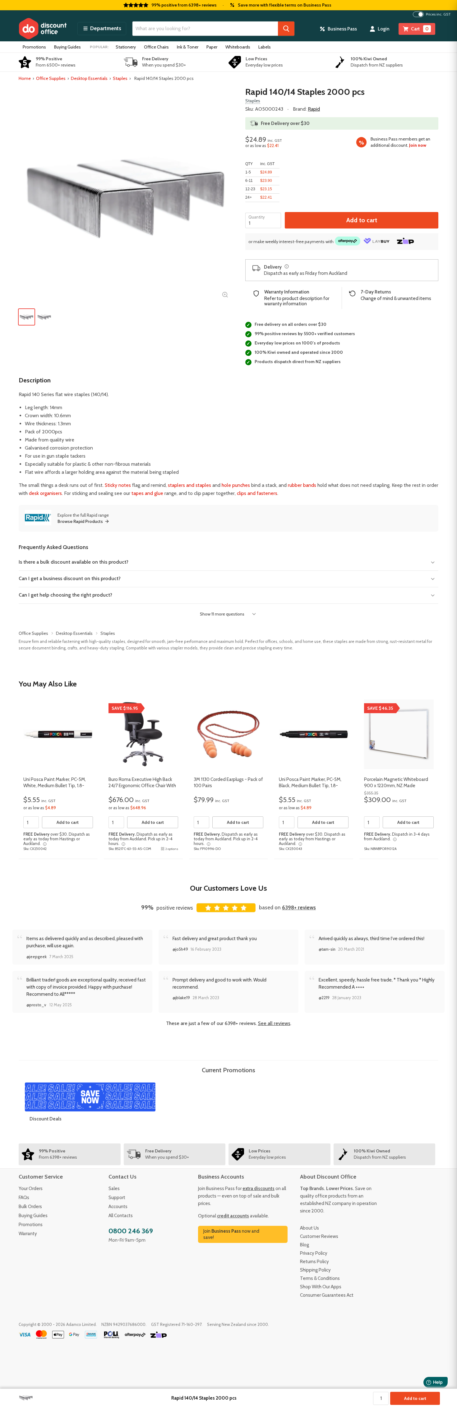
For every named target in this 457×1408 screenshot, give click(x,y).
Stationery (126, 47)
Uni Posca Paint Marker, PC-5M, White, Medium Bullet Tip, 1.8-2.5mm (54, 785)
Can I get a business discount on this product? (70, 578)
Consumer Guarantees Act (326, 1295)
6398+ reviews (299, 907)
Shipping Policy (315, 1270)
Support (116, 1197)
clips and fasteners (257, 493)
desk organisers (45, 493)
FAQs (24, 1197)
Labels (264, 47)
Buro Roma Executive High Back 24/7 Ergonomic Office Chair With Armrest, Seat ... (142, 785)
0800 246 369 (130, 1231)
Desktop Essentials (89, 78)
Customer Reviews (319, 1236)
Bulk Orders (30, 1206)
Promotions (34, 47)
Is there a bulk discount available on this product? (73, 562)
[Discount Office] (43, 28)
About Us (309, 1228)
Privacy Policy (313, 1253)
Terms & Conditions (320, 1278)
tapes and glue (147, 493)
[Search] (286, 28)
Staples (120, 78)
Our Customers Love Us (228, 888)
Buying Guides (67, 47)
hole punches (236, 485)
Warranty (28, 1233)
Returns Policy (314, 1261)
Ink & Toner (187, 47)
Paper (211, 47)
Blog (304, 1245)
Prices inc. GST (438, 14)
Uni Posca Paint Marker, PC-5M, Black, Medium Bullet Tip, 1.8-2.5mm (310, 785)
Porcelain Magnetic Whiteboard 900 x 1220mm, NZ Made (396, 782)
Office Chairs (156, 47)
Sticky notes (118, 485)
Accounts (117, 1206)
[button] (101, 28)
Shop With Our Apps (320, 1287)
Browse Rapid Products (80, 521)
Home (25, 78)
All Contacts (120, 1215)
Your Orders (31, 1188)
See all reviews (274, 1023)
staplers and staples (189, 485)
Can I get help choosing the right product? (65, 595)
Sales (114, 1188)
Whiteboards (237, 47)
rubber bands (302, 485)
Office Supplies (51, 78)
